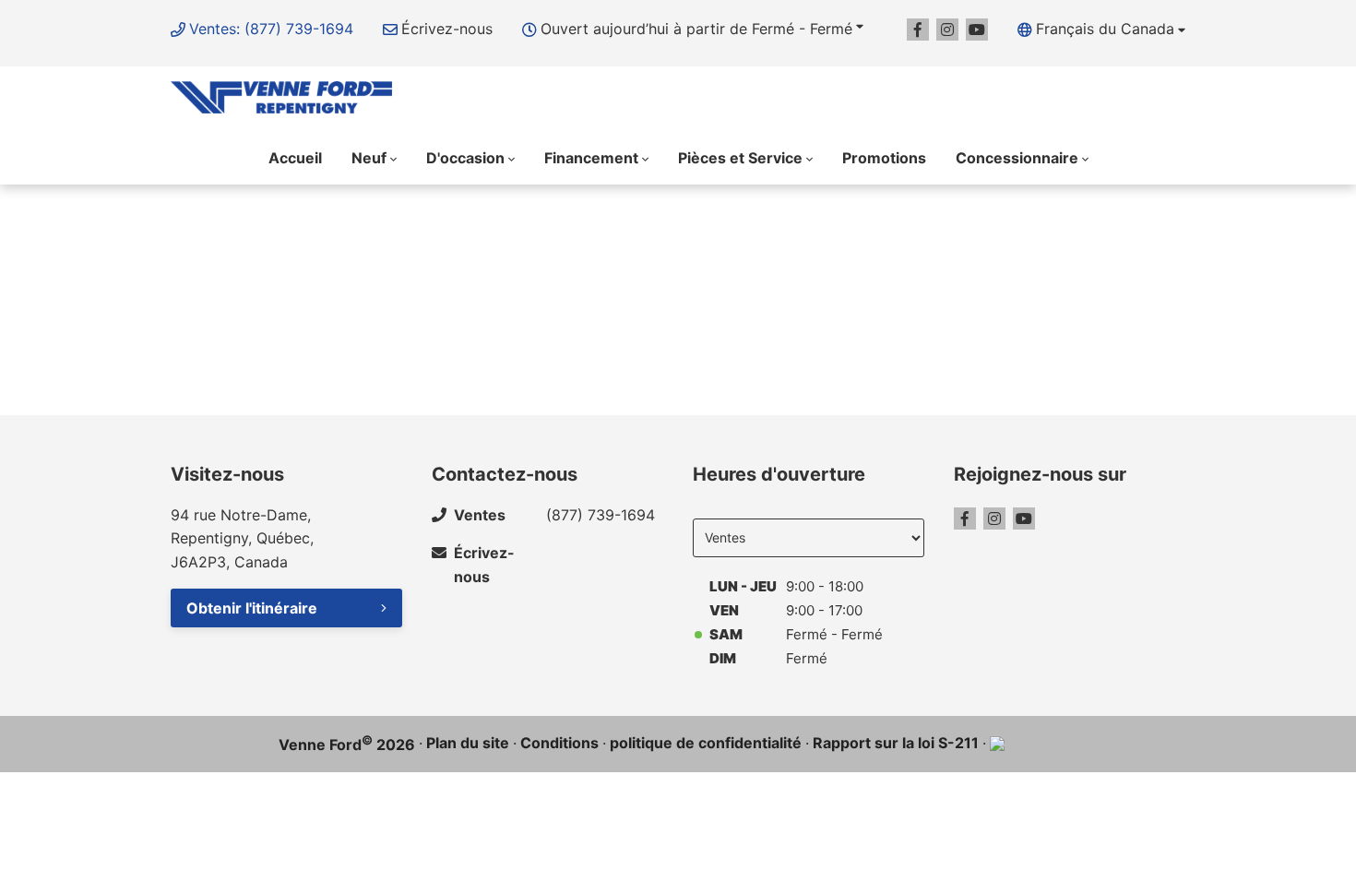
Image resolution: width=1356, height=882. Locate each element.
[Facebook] (918, 29)
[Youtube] (977, 29)
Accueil (295, 158)
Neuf (369, 158)
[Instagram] (947, 29)
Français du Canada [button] (1105, 28)
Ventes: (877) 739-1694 (271, 28)
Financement (591, 158)
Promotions (884, 158)
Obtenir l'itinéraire (251, 608)
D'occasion (465, 158)
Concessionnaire (1017, 158)
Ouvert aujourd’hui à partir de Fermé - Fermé (696, 28)
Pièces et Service (740, 158)
